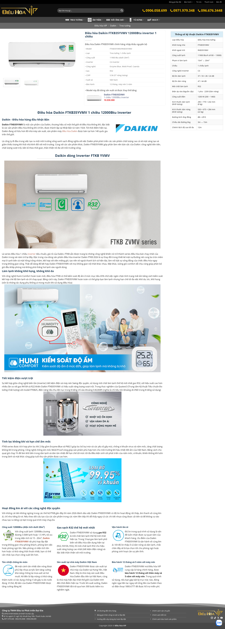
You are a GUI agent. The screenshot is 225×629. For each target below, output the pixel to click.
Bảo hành (188, 2)
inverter (32, 253)
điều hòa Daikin (69, 131)
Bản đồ (219, 2)
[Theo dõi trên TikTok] (215, 618)
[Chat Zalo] (219, 623)
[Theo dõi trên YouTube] (221, 618)
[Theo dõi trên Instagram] (212, 618)
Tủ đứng (137, 20)
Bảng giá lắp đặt (175, 2)
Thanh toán (208, 2)
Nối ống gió (117, 20)
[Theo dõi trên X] (218, 618)
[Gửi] (122, 10)
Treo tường (76, 20)
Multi (155, 20)
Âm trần (97, 20)
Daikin (113, 25)
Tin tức (199, 2)
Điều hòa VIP (101, 25)
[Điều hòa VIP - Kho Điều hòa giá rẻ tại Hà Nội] (27, 10)
